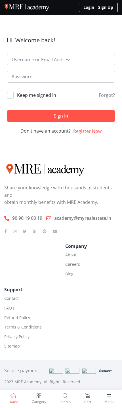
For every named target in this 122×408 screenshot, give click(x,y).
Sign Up (105, 7)
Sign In (61, 116)
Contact (11, 298)
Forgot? (107, 95)
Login (88, 7)
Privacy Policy (17, 336)
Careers (72, 264)
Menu (108, 401)
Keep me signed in (36, 95)
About (71, 255)
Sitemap (12, 346)
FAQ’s (9, 308)
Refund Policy (17, 317)
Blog (69, 274)
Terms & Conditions (23, 327)
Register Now (87, 131)
